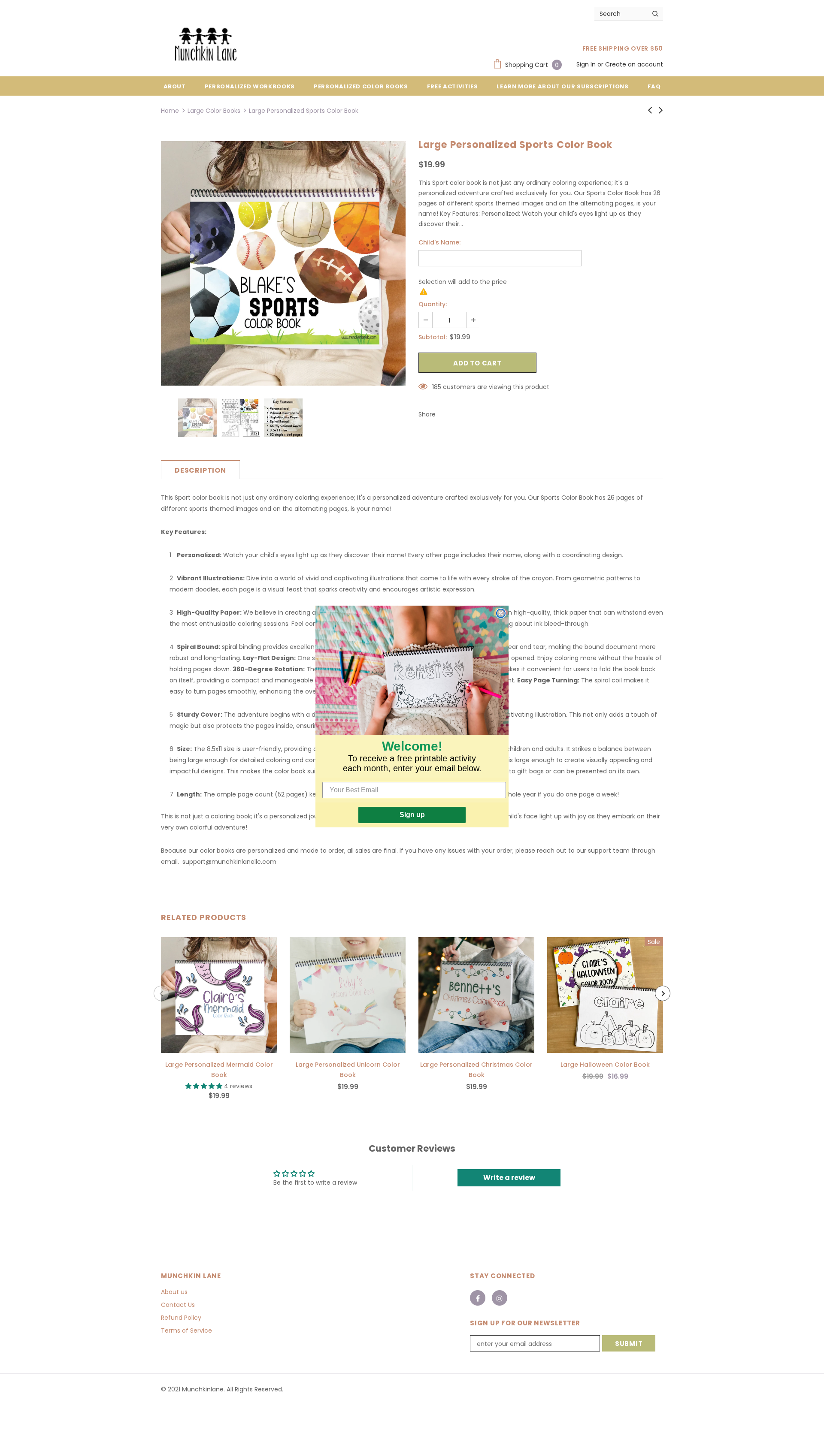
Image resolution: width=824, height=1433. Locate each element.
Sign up (412, 814)
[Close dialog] (501, 613)
